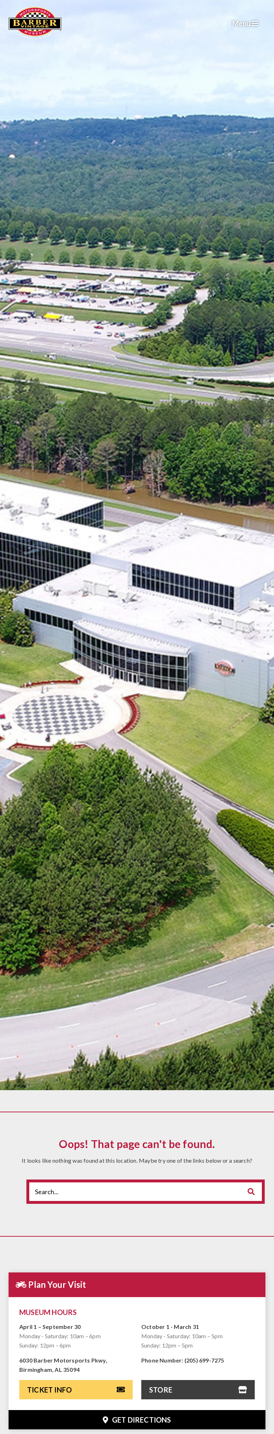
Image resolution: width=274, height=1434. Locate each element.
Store (160, 1389)
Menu (242, 23)
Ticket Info (49, 1389)
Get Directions (141, 1419)
